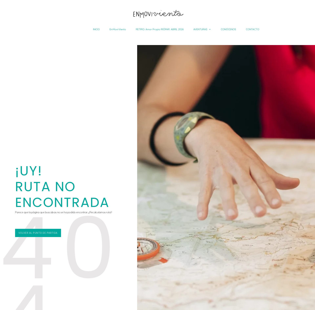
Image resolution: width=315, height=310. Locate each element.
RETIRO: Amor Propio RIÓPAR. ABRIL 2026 (160, 29)
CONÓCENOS (228, 29)
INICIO (96, 29)
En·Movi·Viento (118, 29)
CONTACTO (252, 29)
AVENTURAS (200, 29)
